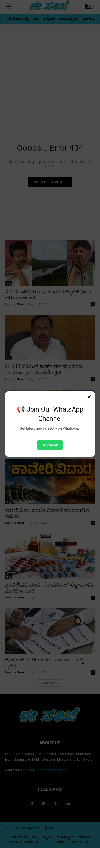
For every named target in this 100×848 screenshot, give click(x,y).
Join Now (50, 445)
